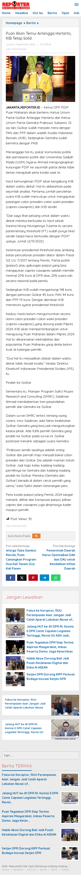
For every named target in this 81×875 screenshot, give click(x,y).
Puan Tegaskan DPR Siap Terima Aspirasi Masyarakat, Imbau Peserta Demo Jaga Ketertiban (50, 647)
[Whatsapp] (55, 577)
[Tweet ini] (22, 577)
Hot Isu (32, 869)
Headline (18, 869)
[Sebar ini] (10, 577)
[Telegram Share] (44, 577)
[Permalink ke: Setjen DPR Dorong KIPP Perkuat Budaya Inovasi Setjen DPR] (15, 679)
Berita (43, 869)
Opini (54, 869)
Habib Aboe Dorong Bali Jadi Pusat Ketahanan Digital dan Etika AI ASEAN (48, 662)
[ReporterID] (16, 5)
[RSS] (36, 536)
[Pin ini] (33, 577)
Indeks (65, 869)
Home (5, 869)
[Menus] (76, 5)
